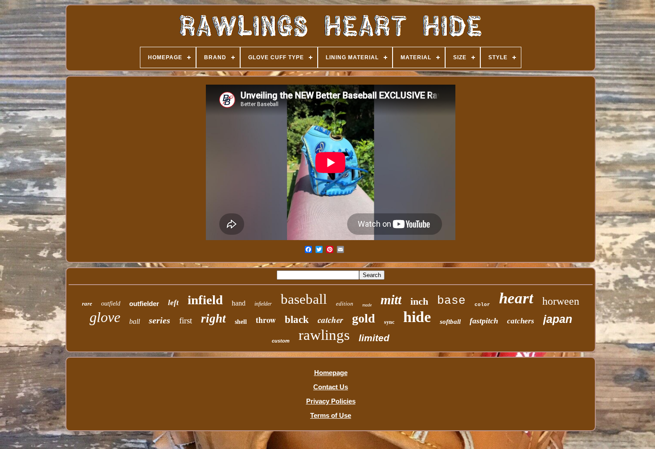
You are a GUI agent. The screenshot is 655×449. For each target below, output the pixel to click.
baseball (304, 299)
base (451, 300)
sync (389, 322)
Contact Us (330, 387)
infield (205, 300)
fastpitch (484, 320)
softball (450, 321)
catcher (330, 320)
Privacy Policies (331, 401)
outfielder (144, 303)
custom (281, 340)
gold (363, 318)
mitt (391, 299)
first (185, 320)
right (213, 318)
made (367, 304)
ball (134, 321)
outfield (110, 303)
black (297, 319)
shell (241, 321)
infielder (263, 304)
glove (105, 317)
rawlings (324, 335)
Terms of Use (330, 415)
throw (266, 320)
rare (87, 303)
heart (516, 298)
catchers (520, 321)
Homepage (331, 372)
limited (374, 338)
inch (419, 301)
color (482, 304)
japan (557, 319)
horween (560, 301)
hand (239, 303)
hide (417, 317)
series (159, 320)
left (173, 302)
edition (344, 303)
